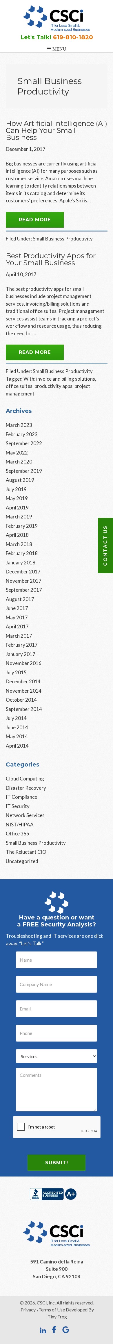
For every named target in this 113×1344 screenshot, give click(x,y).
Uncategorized (22, 861)
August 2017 (20, 599)
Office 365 (17, 833)
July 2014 (16, 718)
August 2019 (20, 480)
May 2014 (17, 736)
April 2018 (17, 535)
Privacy (28, 1309)
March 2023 (19, 425)
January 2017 (20, 654)
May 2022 (17, 453)
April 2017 (17, 626)
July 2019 (16, 489)
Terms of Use (52, 1309)
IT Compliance (21, 797)
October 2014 (21, 700)
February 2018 (22, 553)
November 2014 (23, 691)
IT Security (18, 806)
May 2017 (17, 617)
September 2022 (24, 443)
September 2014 (24, 709)
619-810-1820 (73, 37)
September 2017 (24, 590)
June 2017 (17, 608)
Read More (35, 219)
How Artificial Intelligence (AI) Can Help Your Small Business (56, 130)
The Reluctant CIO (26, 852)
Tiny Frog (57, 1316)
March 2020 (19, 462)
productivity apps (53, 386)
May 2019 (17, 498)
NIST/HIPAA (20, 824)
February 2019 (22, 526)
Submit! (56, 1162)
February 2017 (22, 645)
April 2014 (17, 746)
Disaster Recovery (26, 788)
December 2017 (23, 571)
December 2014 (23, 681)
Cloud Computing (25, 779)
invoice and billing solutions (65, 379)
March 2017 (19, 636)
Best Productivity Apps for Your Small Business (51, 259)
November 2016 (23, 663)
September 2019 (24, 471)
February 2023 (22, 434)
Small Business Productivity (63, 239)
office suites (19, 386)
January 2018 (20, 562)
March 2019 (19, 517)
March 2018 (19, 544)
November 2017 (23, 581)
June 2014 (17, 727)
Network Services (25, 815)
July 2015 (16, 672)
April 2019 (17, 508)
